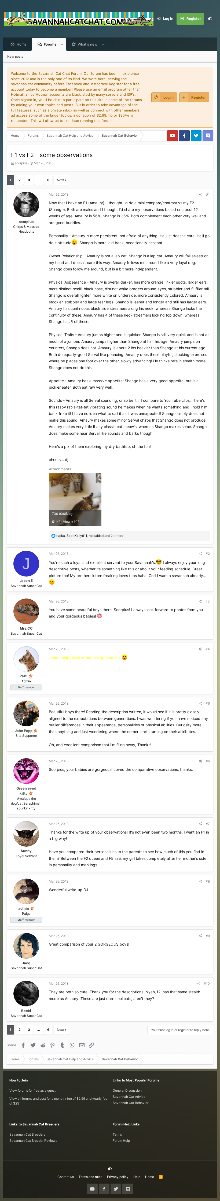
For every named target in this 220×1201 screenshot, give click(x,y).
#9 (208, 936)
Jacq (26, 963)
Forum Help (121, 1141)
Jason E (26, 580)
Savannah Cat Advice (129, 1097)
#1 (208, 194)
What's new (87, 44)
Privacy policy (118, 1177)
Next (60, 180)
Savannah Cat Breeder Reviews (33, 1141)
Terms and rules (90, 1177)
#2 (208, 554)
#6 (208, 761)
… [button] (38, 180)
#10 (207, 983)
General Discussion (127, 1090)
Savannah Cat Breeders (27, 1134)
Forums (50, 44)
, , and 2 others (89, 536)
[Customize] (210, 19)
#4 (208, 649)
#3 (208, 601)
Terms (117, 1134)
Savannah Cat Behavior (130, 1103)
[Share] (200, 194)
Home (22, 44)
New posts (15, 56)
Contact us (65, 1177)
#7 (208, 824)
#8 (208, 881)
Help (136, 1177)
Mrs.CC (26, 628)
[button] (62, 44)
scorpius (21, 163)
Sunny (26, 851)
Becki (26, 1011)
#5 (208, 703)
